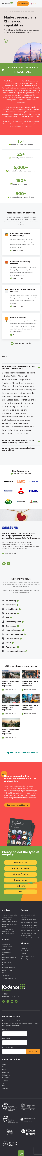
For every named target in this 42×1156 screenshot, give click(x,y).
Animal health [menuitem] (7, 947)
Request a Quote (20, 868)
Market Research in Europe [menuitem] (30, 930)
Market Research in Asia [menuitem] (29, 922)
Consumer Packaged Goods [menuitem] (9, 958)
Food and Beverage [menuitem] (8, 967)
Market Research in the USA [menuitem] (30, 938)
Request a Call (20, 862)
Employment (20, 880)
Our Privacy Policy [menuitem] (27, 956)
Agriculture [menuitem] (6, 949)
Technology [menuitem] (6, 975)
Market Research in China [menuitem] (29, 920)
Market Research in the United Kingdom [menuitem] (28, 934)
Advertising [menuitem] (6, 944)
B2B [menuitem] (3, 955)
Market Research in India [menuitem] (29, 928)
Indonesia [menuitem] (5, 1072)
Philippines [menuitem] (6, 1075)
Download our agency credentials (22, 69)
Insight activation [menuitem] (8, 934)
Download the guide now (17, 805)
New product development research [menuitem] (9, 921)
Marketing (20, 886)
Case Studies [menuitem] (25, 951)
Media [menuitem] (4, 973)
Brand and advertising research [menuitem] (9, 925)
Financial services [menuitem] (8, 965)
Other (20, 892)
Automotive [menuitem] (6, 952)
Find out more (18, 250)
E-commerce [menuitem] (6, 962)
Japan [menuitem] (4, 1067)
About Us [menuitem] (24, 948)
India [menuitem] (4, 1069)
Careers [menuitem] (23, 953)
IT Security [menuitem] (24, 959)
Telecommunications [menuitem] (9, 978)
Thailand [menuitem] (5, 1080)
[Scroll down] (6, 41)
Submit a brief (23, 4)
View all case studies (22, 474)
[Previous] (4, 563)
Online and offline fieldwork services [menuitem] (8, 930)
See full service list (22, 343)
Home (5, 11)
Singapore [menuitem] (5, 1078)
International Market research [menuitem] (28, 916)
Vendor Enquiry (20, 874)
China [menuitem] (4, 1064)
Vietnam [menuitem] (5, 1088)
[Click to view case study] (21, 515)
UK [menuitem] (3, 1083)
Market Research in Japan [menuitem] (29, 925)
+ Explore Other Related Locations (21, 753)
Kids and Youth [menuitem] (7, 970)
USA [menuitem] (3, 1086)
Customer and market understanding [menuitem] (9, 916)
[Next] (8, 563)
